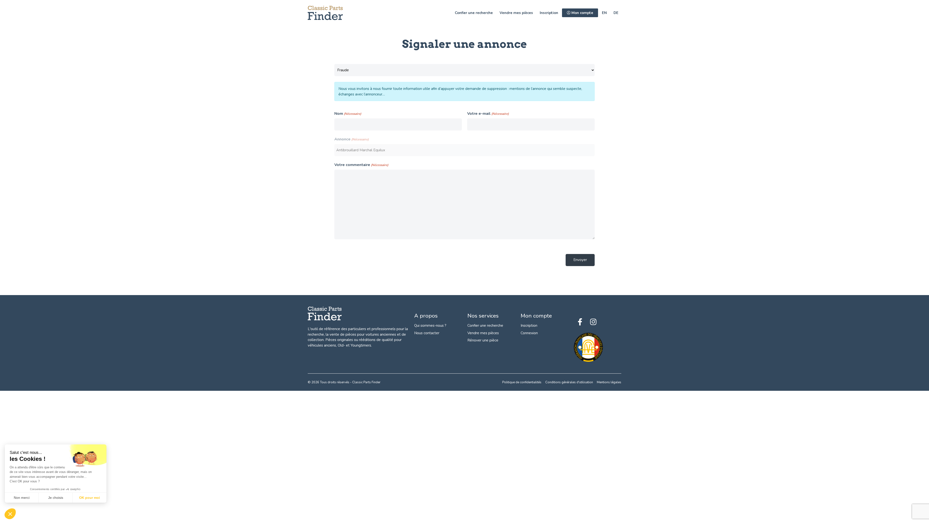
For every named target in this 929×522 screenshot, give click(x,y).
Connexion (529, 333)
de (616, 12)
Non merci (22, 498)
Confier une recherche (474, 12)
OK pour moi (89, 498)
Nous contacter (426, 333)
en (604, 12)
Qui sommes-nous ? (430, 325)
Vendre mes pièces (516, 12)
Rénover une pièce (482, 340)
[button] (10, 514)
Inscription (549, 12)
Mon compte (581, 12)
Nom (347, 113)
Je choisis (55, 498)
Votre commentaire (361, 164)
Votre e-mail (488, 113)
